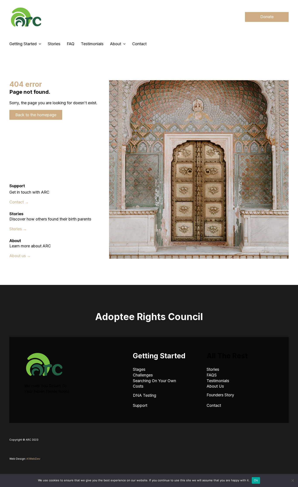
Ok (256, 480)
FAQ (70, 44)
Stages (139, 369)
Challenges (143, 375)
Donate (267, 16)
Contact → (19, 202)
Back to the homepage (35, 115)
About (115, 44)
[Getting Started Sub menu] (40, 44)
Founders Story (220, 395)
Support (140, 405)
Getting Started (23, 44)
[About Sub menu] (124, 44)
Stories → (18, 229)
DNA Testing (144, 395)
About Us (215, 386)
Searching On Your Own (154, 380)
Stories (54, 44)
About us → (20, 255)
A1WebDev (33, 458)
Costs (138, 386)
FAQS (212, 375)
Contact (139, 44)
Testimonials (92, 44)
